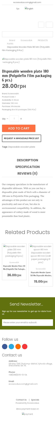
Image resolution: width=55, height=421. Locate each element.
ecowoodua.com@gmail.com (27, 2)
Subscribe (43, 322)
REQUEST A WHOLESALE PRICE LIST (21, 138)
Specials (35, 399)
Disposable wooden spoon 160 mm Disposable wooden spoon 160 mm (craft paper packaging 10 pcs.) (40, 274)
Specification (27, 167)
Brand (12, 40)
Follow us (10, 339)
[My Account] (41, 9)
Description (27, 160)
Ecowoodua (33, 403)
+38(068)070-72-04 (18, 374)
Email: (11, 381)
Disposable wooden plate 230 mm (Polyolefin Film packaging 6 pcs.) (14, 268)
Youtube (36, 16)
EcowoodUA (26, 40)
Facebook (22, 16)
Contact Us (21, 399)
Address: (13, 361)
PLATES (10, 43)
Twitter (27, 16)
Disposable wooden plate (21, 146)
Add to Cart (19, 128)
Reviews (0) (27, 173)
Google (31, 16)
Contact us (12, 355)
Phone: (12, 372)
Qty (3, 118)
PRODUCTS (43, 40)
